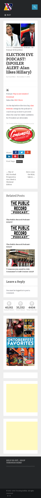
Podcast (27, 47)
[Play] (7, 91)
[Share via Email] (21, 156)
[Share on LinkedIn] (9, 156)
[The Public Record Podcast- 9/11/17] (20, 241)
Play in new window (20, 94)
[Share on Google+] (28, 152)
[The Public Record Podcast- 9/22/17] (20, 216)
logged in (19, 290)
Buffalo (19, 161)
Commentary (18, 47)
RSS (15, 100)
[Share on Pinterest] (15, 156)
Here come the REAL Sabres (30, 174)
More (21, 100)
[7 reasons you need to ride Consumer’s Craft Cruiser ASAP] (20, 266)
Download (10, 97)
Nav (9, 15)
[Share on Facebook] (16, 152)
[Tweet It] (22, 152)
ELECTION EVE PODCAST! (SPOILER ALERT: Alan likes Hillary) (19, 63)
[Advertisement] (23, 398)
